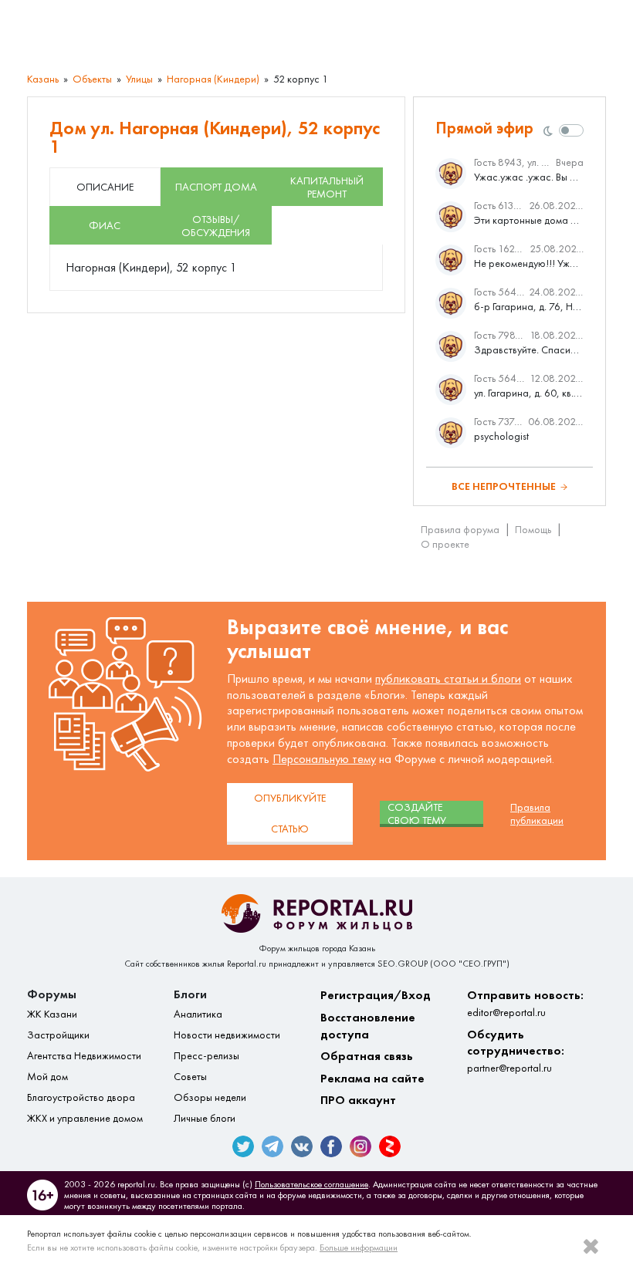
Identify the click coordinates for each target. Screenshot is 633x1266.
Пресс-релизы (206, 1055)
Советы (190, 1076)
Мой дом (47, 1076)
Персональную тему (324, 758)
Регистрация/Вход (375, 994)
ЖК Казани (52, 1014)
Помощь (533, 529)
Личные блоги (204, 1118)
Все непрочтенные (504, 486)
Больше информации (359, 1247)
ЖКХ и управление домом (85, 1118)
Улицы (139, 79)
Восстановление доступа (367, 1025)
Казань (43, 79)
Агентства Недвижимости (84, 1055)
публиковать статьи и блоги (448, 678)
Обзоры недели (210, 1097)
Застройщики (58, 1034)
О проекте (445, 544)
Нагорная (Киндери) (213, 79)
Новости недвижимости (227, 1034)
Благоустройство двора (81, 1097)
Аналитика (198, 1014)
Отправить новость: (525, 1003)
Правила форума (460, 529)
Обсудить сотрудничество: (515, 1051)
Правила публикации (537, 814)
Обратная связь (366, 1055)
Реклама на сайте (372, 1078)
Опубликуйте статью (290, 814)
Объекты (92, 79)
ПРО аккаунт (358, 1099)
